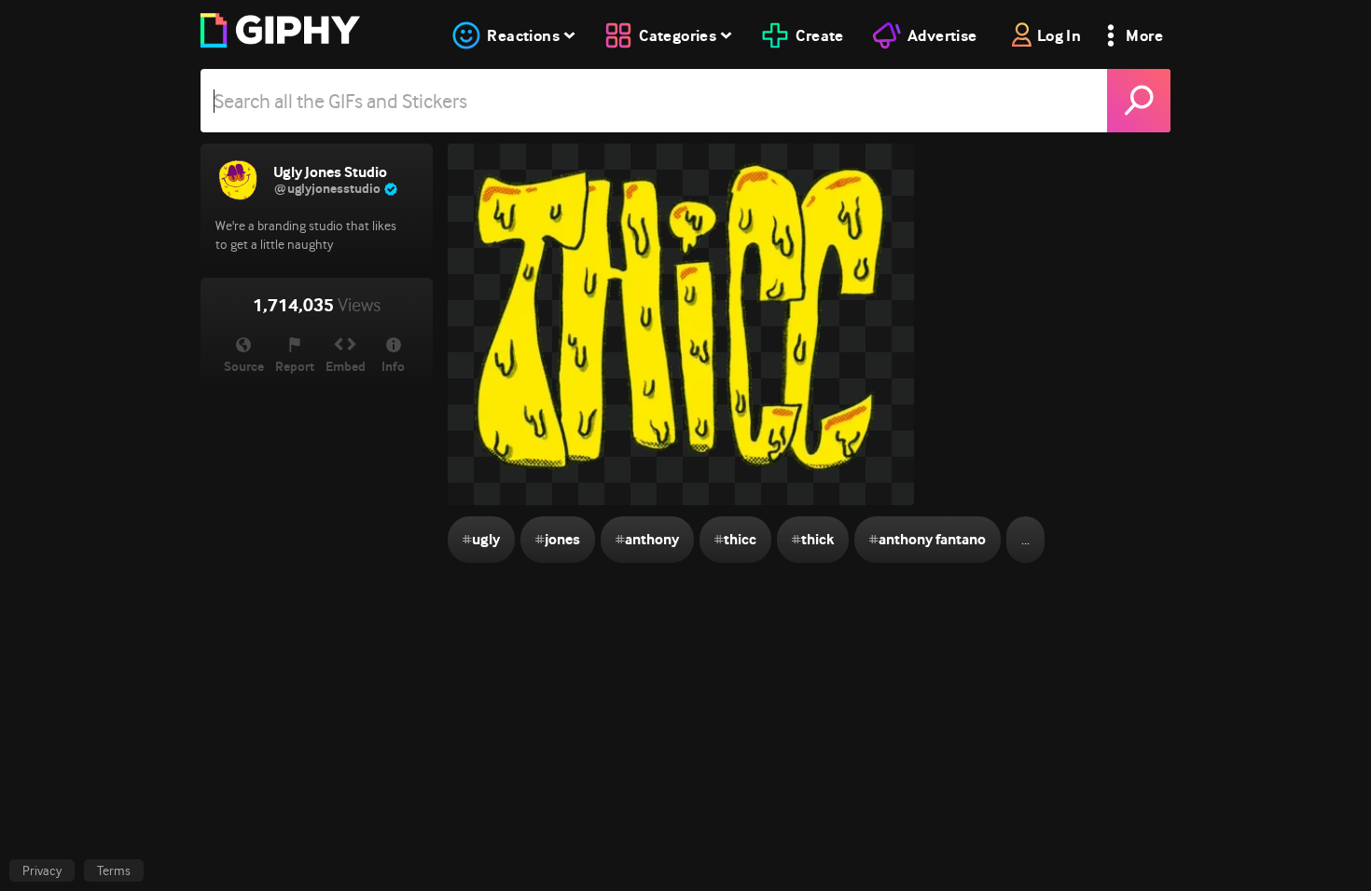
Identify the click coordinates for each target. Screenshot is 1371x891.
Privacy (42, 870)
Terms (114, 870)
